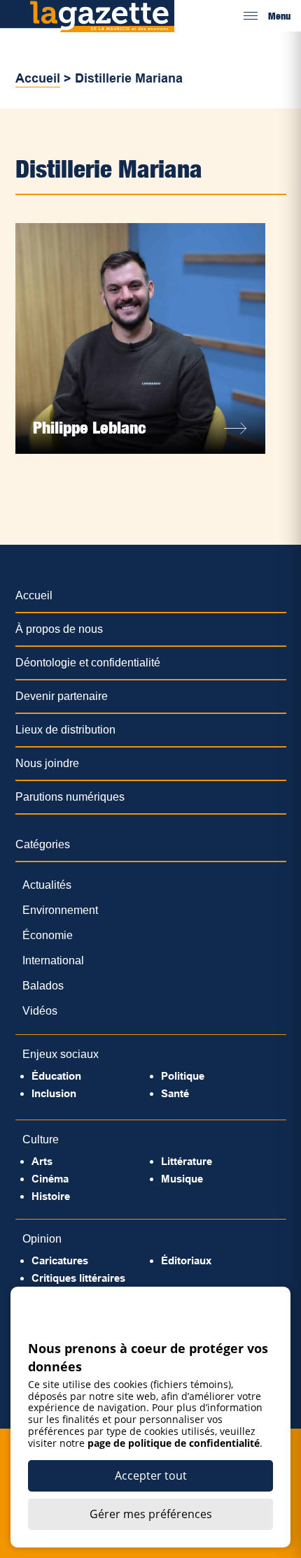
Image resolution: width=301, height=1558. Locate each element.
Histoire (50, 1196)
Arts (41, 1161)
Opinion (42, 1239)
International (53, 960)
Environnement (60, 910)
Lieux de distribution (65, 730)
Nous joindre (47, 763)
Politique (182, 1076)
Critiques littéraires (78, 1278)
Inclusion (53, 1093)
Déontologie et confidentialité (87, 663)
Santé (175, 1093)
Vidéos (39, 1011)
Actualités (46, 885)
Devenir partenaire (61, 696)
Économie (47, 935)
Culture (40, 1139)
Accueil (37, 78)
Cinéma (50, 1179)
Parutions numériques (70, 797)
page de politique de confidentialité (174, 1443)
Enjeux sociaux (60, 1054)
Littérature (186, 1161)
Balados (43, 986)
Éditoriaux (186, 1260)
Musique (182, 1179)
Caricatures (59, 1260)
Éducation (56, 1076)
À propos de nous (59, 629)
